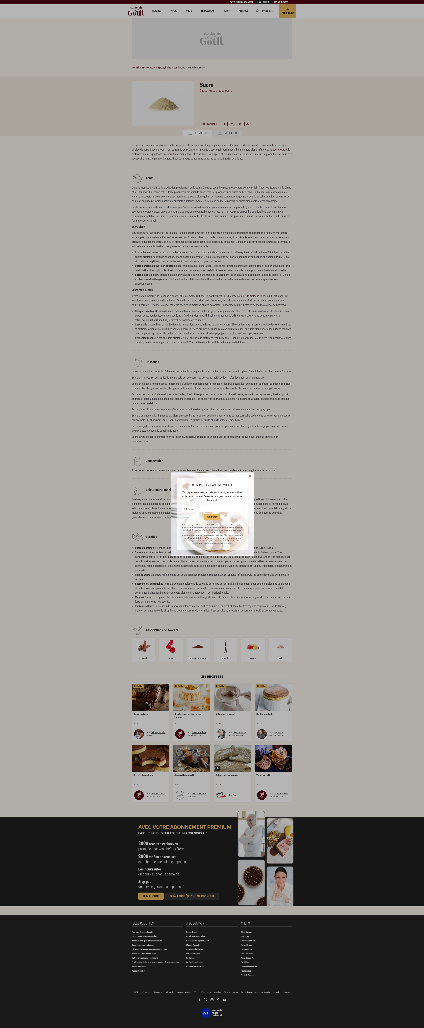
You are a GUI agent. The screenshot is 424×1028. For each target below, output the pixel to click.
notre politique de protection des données (212, 533)
